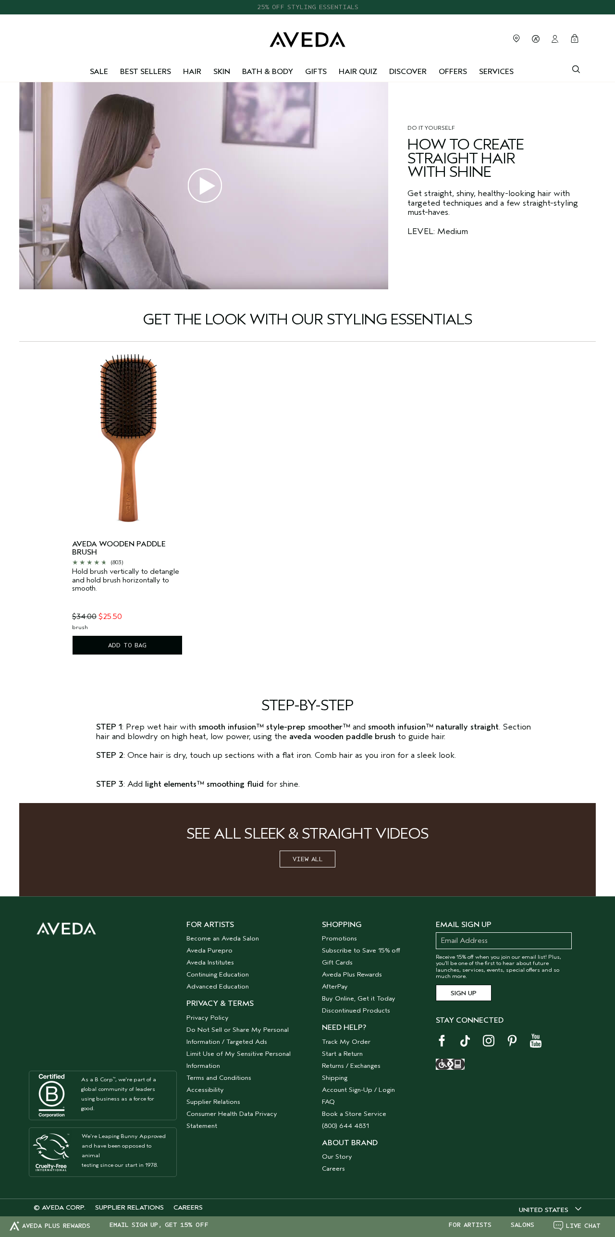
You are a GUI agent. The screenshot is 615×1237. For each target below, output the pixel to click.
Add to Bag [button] (127, 645)
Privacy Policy (207, 1018)
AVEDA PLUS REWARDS (56, 1226)
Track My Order (346, 1042)
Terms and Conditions (218, 1078)
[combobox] (550, 1209)
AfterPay (335, 986)
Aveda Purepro (209, 950)
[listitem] (127, 506)
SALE (99, 71)
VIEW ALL (308, 859)
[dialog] (576, 68)
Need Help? (344, 1027)
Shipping (334, 1078)
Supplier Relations (213, 1102)
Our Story (337, 1156)
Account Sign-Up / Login (358, 1090)
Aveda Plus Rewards (352, 974)
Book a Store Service (354, 1114)
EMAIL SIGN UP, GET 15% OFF (159, 1225)
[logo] (307, 37)
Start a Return (342, 1054)
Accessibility (205, 1090)
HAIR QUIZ (358, 71)
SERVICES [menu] (496, 71)
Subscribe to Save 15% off (361, 950)
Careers (333, 1168)
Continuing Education (217, 974)
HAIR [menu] (192, 71)
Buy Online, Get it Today (358, 998)
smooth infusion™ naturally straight (433, 727)
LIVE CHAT (583, 1226)
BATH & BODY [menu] (267, 71)
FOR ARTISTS (470, 1225)
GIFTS (316, 71)
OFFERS (453, 71)
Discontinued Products (356, 1010)
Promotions (339, 938)
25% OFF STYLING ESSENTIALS (307, 7)
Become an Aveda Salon (222, 938)
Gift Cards (337, 962)
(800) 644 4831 (345, 1126)
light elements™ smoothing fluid (204, 784)
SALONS (522, 1225)
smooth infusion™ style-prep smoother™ (274, 727)
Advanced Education (217, 986)
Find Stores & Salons (516, 38)
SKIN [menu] (221, 71)
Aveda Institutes (210, 962)
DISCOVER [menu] (408, 71)
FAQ (328, 1102)
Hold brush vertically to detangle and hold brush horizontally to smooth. (125, 580)
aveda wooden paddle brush (119, 548)
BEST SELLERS (145, 71)
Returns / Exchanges (351, 1066)
